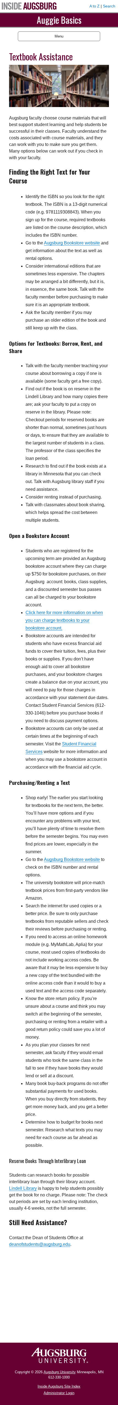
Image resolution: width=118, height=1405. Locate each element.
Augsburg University (60, 1372)
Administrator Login (59, 1393)
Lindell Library (23, 1188)
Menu (59, 36)
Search (109, 6)
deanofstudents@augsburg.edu (39, 1244)
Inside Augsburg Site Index (59, 1386)
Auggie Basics (59, 19)
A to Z (94, 6)
